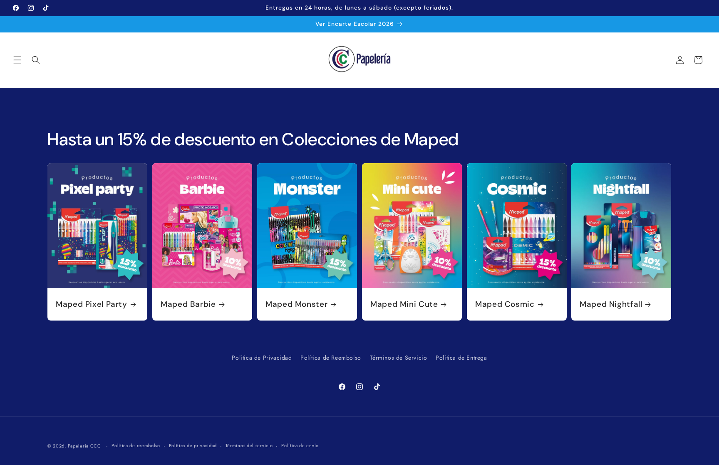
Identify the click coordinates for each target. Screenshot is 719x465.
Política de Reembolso (330, 357)
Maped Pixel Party (91, 304)
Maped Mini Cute (404, 304)
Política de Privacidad (262, 357)
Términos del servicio (249, 445)
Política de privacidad (193, 445)
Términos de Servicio (398, 357)
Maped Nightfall (611, 304)
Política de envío (300, 445)
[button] (17, 60)
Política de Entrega (461, 357)
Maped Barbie (188, 304)
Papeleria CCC (84, 446)
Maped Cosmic (505, 304)
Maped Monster (296, 304)
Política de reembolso (136, 445)
